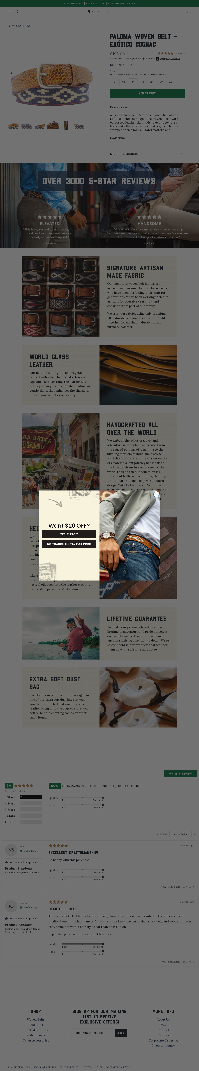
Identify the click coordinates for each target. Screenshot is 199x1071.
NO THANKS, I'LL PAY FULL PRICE (69, 544)
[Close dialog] (156, 494)
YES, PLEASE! (69, 534)
